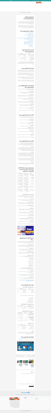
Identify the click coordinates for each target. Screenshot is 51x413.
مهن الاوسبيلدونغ (28, 12)
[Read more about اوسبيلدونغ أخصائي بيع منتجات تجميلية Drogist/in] (25, 361)
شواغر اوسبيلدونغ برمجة (30, 46)
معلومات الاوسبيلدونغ (23, 12)
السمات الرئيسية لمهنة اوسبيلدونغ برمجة (29, 32)
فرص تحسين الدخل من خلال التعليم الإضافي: (28, 43)
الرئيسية (40, 0)
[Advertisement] (25, 7)
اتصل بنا (35, 0)
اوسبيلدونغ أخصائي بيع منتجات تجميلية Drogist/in (25, 364)
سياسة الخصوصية (31, 0)
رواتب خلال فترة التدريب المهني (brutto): (28, 41)
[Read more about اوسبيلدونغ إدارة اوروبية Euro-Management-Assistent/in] (19, 361)
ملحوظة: (31, 45)
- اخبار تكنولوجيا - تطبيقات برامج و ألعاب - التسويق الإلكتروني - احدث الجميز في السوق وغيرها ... (25, 394)
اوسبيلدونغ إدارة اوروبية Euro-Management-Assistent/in (20, 365)
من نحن (37, 0)
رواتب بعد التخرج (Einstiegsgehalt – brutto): (28, 42)
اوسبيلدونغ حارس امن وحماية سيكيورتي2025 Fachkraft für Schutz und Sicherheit (31, 365)
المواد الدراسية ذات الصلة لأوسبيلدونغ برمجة (28, 38)
